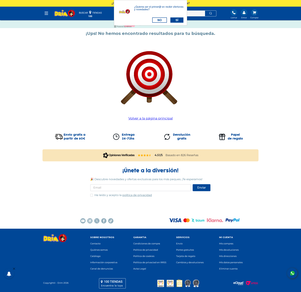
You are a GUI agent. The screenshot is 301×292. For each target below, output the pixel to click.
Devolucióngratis (181, 136)
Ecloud (237, 283)
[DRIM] (64, 13)
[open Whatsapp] (292, 273)
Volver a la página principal (150, 118)
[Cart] (254, 14)
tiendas (112, 283)
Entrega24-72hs (128, 136)
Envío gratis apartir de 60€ (74, 136)
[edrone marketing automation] (123, 27)
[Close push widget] (14, 269)
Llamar (234, 17)
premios (178, 283)
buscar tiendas (90, 14)
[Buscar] (210, 13)
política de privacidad (137, 195)
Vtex (251, 283)
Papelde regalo (235, 136)
